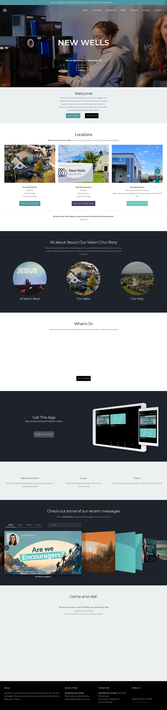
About (85, 10)
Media (124, 10)
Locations (97, 10)
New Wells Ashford (30, 203)
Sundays (134, 10)
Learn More (91, 116)
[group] (43, 552)
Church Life (111, 10)
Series (11, 525)
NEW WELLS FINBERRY (137, 203)
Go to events (83, 378)
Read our (140, 702)
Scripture (38, 525)
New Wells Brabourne (83, 203)
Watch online (73, 115)
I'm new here (83, 68)
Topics (20, 525)
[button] (6, 548)
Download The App (44, 434)
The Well (146, 10)
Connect (158, 10)
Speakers (29, 525)
